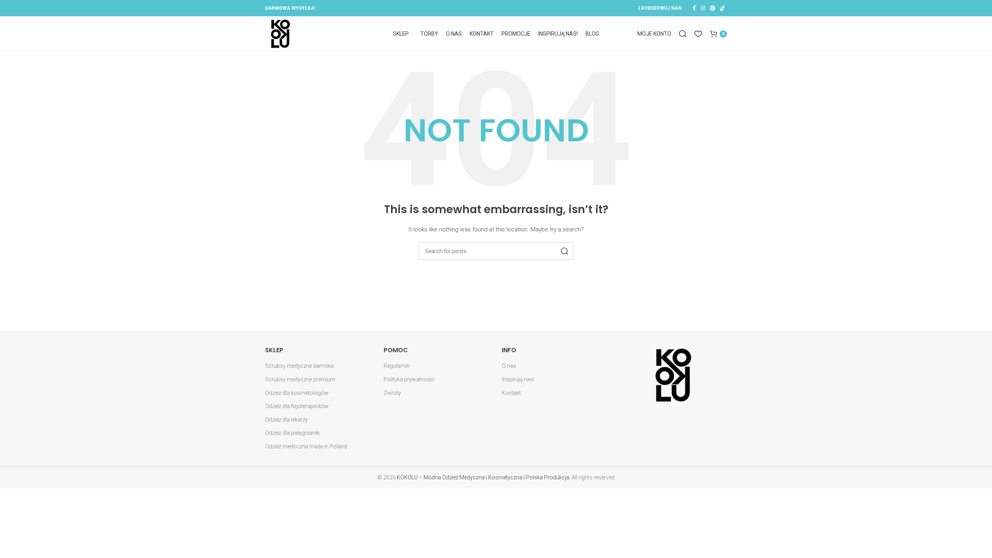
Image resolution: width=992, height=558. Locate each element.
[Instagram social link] (703, 8)
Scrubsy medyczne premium (300, 379)
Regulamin (397, 366)
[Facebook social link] (694, 8)
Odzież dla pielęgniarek (292, 433)
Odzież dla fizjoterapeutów (297, 406)
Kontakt (511, 393)
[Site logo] (280, 33)
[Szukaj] (683, 33)
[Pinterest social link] (713, 8)
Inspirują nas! (518, 379)
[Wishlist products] (698, 33)
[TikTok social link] (722, 8)
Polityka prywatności (409, 379)
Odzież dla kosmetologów (297, 393)
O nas (509, 366)
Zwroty (392, 393)
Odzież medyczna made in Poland (306, 446)
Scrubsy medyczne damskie (299, 366)
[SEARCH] (565, 251)
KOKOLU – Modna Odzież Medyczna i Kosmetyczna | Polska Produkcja (483, 477)
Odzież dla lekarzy (286, 420)
